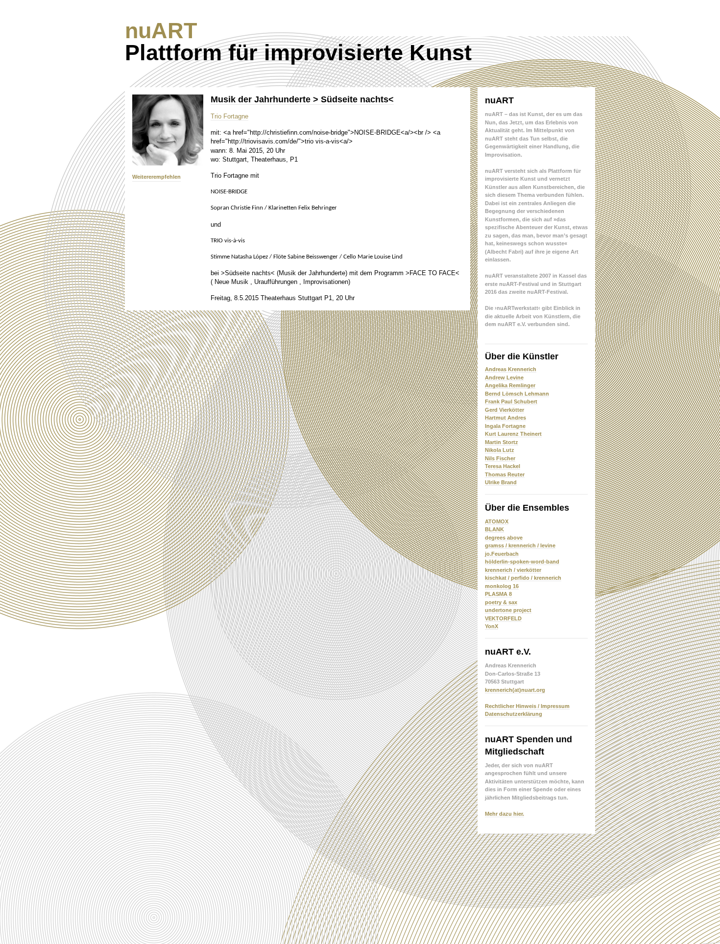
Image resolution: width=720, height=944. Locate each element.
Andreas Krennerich (510, 369)
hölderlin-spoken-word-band (522, 562)
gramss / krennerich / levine (520, 545)
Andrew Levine (504, 377)
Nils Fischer (500, 458)
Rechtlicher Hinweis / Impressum (527, 706)
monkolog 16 (502, 586)
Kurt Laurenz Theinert (513, 434)
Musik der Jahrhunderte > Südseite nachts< (302, 99)
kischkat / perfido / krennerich (523, 578)
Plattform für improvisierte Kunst (298, 41)
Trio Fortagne (229, 116)
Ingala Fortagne (505, 426)
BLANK (494, 529)
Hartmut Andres (505, 418)
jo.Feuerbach (502, 554)
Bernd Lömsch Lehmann (517, 394)
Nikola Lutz (499, 450)
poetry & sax (501, 602)
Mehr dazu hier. (504, 814)
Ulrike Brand (501, 482)
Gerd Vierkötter (504, 410)
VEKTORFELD (503, 618)
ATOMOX (496, 521)
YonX (491, 626)
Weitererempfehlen (156, 177)
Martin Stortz (501, 442)
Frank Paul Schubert (511, 401)
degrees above (504, 538)
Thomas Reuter (505, 474)
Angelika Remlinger (510, 385)
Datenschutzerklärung (513, 714)
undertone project (508, 610)
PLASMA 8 (498, 594)
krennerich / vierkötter (513, 570)
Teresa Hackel (502, 466)
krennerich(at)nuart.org (515, 690)
